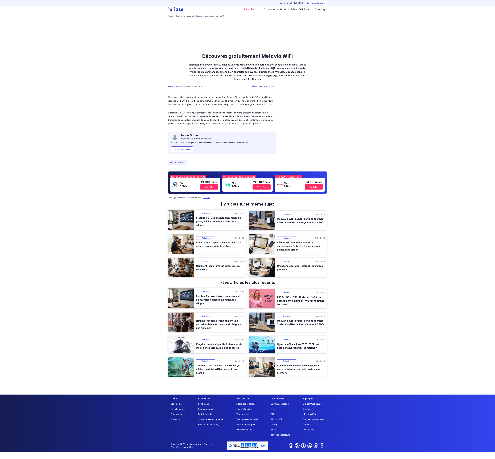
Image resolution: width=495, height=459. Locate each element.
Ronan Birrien (173, 86)
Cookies (307, 424)
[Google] (291, 445)
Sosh (273, 429)
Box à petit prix (205, 409)
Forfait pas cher (205, 414)
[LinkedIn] (316, 445)
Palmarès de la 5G (245, 429)
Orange (274, 424)
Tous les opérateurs (280, 434)
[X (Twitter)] (297, 445)
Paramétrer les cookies (182, 447)
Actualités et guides (245, 404)
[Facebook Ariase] (303, 445)
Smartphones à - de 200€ (210, 419)
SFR (273, 414)
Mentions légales (311, 414)
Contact (307, 409)
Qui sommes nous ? (312, 404)
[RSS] (322, 445)
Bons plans (203, 404)
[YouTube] (309, 445)
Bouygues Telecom (280, 404)
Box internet (176, 404)
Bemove (208, 444)
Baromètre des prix (245, 424)
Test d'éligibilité (244, 409)
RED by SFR (276, 419)
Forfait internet (177, 162)
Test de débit (242, 414)
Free (273, 409)
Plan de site (308, 429)
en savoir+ (206, 198)
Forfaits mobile (178, 409)
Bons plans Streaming (208, 424)
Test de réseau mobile (247, 419)
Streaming (175, 419)
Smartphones (177, 414)
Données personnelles (313, 419)
